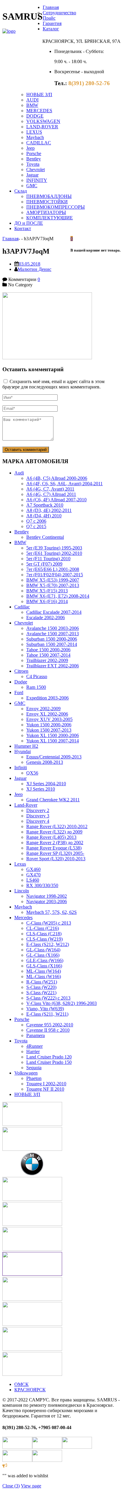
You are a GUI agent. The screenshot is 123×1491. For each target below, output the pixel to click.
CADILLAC (38, 142)
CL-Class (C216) (42, 928)
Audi (19, 472)
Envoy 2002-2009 (43, 708)
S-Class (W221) (41, 992)
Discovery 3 (37, 815)
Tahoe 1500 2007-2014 (48, 655)
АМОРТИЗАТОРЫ (46, 212)
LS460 (32, 880)
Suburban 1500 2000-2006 (51, 638)
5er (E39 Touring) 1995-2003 (54, 547)
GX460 (33, 869)
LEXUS (34, 132)
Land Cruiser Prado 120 (49, 1056)
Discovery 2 (37, 810)
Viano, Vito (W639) (45, 1008)
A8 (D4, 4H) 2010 (43, 515)
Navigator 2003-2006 (46, 901)
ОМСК (21, 1384)
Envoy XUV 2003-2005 (49, 719)
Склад (20, 190)
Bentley (33, 158)
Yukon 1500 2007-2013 (48, 730)
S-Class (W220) (41, 987)
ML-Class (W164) (43, 971)
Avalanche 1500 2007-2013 (52, 633)
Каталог (51, 28)
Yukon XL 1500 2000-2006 (52, 735)
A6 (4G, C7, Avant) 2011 (50, 488)
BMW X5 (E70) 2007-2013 (52, 585)
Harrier (33, 1051)
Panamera (35, 1035)
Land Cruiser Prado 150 (49, 1062)
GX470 (33, 874)
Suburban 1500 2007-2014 (51, 644)
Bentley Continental (45, 537)
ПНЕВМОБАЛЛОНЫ (49, 196)
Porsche (33, 153)
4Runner (34, 1046)
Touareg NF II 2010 (45, 1089)
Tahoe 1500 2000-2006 (48, 649)
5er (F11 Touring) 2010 (48, 558)
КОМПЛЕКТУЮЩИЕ (49, 217)
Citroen (21, 671)
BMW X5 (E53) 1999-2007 (52, 580)
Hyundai (22, 751)
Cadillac (22, 606)
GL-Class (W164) (43, 949)
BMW (32, 105)
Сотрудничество (59, 12)
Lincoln (21, 890)
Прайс (49, 18)
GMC (31, 185)
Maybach (35, 137)
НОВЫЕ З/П (39, 94)
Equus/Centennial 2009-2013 (54, 756)
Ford (18, 692)
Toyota (32, 164)
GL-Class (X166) (42, 955)
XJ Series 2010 (40, 788)
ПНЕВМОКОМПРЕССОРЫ (55, 207)
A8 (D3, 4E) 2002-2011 (49, 510)
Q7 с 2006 (36, 521)
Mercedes (23, 917)
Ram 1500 (36, 687)
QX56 (32, 772)
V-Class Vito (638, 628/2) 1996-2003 (61, 1003)
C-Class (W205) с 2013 (48, 922)
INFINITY (36, 180)
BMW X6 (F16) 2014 (47, 601)
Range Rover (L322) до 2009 (54, 831)
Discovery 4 (37, 821)
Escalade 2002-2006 (45, 617)
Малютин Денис (34, 269)
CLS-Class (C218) (43, 933)
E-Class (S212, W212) (47, 944)
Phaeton (33, 1078)
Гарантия (52, 23)
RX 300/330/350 (42, 885)
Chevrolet (35, 169)
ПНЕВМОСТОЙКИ (47, 201)
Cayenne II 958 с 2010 (48, 1030)
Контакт (22, 228)
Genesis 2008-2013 (44, 762)
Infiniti (20, 767)
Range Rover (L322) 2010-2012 (56, 826)
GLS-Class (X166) (44, 965)
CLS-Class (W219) (44, 939)
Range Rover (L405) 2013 (51, 837)
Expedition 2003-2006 (47, 697)
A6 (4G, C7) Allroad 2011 (51, 494)
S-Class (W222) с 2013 (48, 997)
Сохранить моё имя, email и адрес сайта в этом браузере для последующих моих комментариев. (53, 384)
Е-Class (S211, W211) (47, 1014)
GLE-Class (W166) (44, 960)
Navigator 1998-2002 (46, 896)
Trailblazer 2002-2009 (47, 660)
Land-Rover (25, 805)
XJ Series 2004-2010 (46, 783)
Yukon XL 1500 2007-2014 (52, 740)
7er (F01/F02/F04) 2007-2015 (54, 574)
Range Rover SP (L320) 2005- (55, 853)
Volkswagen (26, 1072)
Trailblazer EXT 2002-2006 (52, 665)
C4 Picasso (36, 676)
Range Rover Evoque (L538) (54, 847)
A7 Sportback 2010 (44, 505)
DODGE (35, 115)
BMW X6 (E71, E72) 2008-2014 (57, 596)
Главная (51, 7)
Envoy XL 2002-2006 (47, 713)
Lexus (20, 864)
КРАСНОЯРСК (30, 1389)
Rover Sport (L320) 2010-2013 (55, 858)
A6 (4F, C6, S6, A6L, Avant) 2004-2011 (64, 483)
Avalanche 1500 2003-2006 (52, 628)
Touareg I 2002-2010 (46, 1083)
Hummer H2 (26, 746)
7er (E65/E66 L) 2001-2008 (52, 569)
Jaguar (32, 174)
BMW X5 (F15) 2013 (47, 590)
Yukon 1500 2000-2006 (48, 724)
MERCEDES (39, 110)
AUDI (32, 99)
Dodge (20, 681)
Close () (11, 1485)
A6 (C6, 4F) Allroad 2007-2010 (56, 499)
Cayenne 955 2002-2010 (49, 1024)
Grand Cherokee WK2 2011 (53, 799)
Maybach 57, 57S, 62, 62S (51, 912)
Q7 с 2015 (36, 526)
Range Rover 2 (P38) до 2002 (54, 842)
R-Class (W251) (41, 981)
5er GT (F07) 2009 (44, 563)
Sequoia (33, 1067)
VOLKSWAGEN (43, 121)
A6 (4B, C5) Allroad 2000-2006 (56, 478)
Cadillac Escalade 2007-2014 (54, 612)
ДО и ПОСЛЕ (28, 223)
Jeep (30, 148)
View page (31, 1485)
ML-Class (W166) (43, 976)
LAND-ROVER (42, 126)
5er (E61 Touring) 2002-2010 (54, 553)
